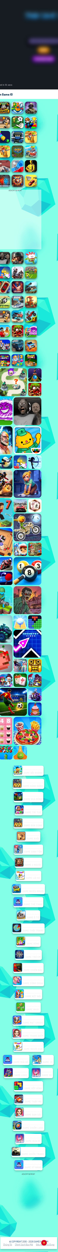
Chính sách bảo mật (24, 1244)
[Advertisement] (29, 1205)
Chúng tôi (7, 1244)
